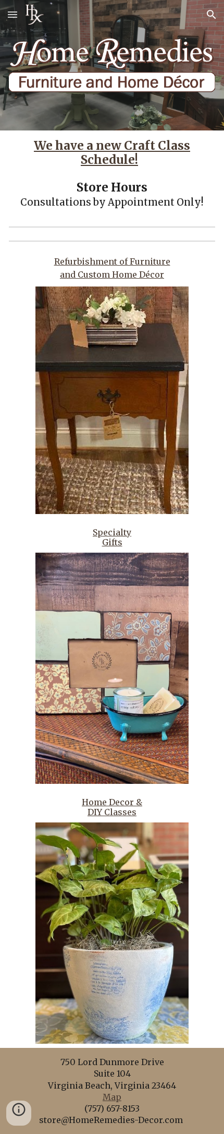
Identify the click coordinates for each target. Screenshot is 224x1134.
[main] (112, 174)
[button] (12, 14)
